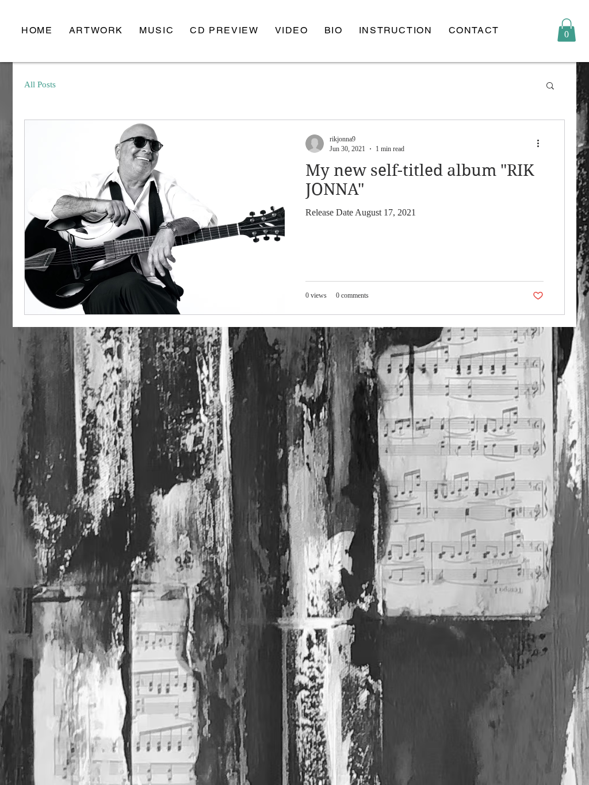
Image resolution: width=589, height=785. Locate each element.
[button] (566, 30)
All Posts (40, 84)
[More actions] (542, 144)
